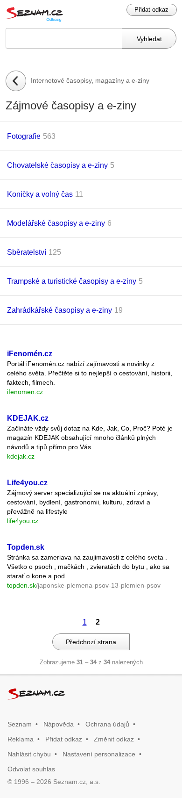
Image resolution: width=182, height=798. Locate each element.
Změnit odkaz (114, 739)
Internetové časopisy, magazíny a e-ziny (90, 80)
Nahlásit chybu (29, 754)
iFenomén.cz (29, 354)
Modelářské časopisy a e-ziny (56, 223)
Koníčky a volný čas (40, 194)
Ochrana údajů (107, 724)
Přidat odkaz (151, 9)
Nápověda (58, 724)
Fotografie (24, 136)
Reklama (20, 739)
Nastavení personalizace (99, 754)
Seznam (19, 724)
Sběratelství (26, 252)
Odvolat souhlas (31, 769)
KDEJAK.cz (28, 418)
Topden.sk (25, 547)
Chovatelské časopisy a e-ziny (57, 165)
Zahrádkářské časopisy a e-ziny (59, 310)
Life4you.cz (27, 483)
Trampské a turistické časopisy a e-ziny (71, 281)
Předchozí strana (91, 642)
